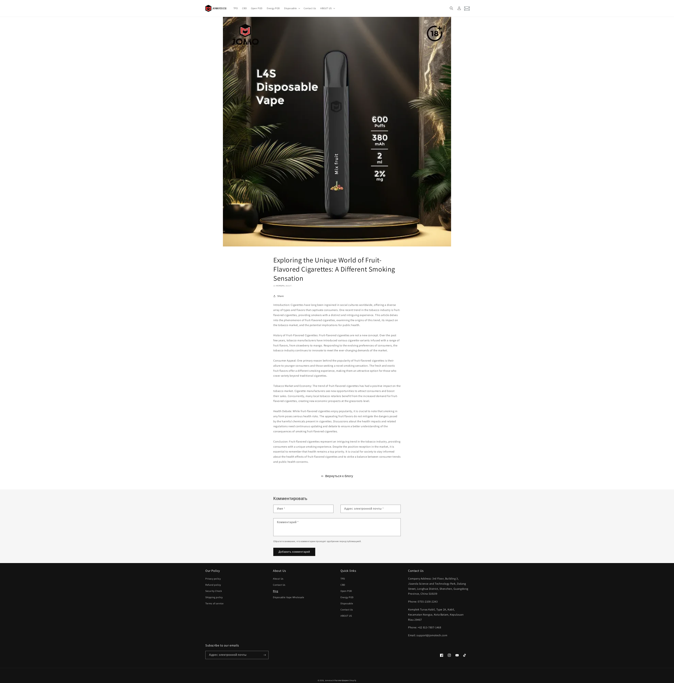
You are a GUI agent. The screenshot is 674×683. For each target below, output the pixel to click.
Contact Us (279, 584)
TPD (343, 578)
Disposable (347, 603)
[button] (292, 8)
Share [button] (280, 296)
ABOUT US (346, 615)
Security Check (213, 591)
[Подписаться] (264, 655)
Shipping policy (214, 597)
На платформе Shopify (345, 680)
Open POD (346, 591)
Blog (275, 591)
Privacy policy (213, 578)
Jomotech (329, 680)
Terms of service (214, 603)
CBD (343, 584)
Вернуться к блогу (339, 476)
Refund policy (213, 584)
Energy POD (347, 597)
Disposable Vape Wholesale (288, 597)
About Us (278, 578)
